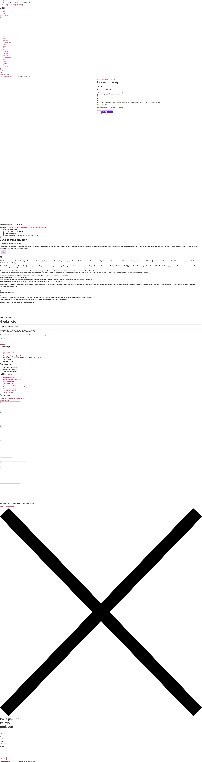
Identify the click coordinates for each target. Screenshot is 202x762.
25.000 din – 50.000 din (14, 227)
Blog (4, 46)
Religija (38, 227)
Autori (5, 44)
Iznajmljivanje (7, 42)
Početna (5, 38)
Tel (1, 736)
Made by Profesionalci (7, 506)
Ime (1, 730)
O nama (5, 50)
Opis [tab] (3, 252)
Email (1, 741)
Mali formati (31, 227)
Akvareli (24, 227)
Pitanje (2, 746)
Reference (6, 48)
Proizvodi (6, 40)
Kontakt (5, 51)
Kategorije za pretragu (13, 76)
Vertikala (43, 227)
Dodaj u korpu (107, 112)
